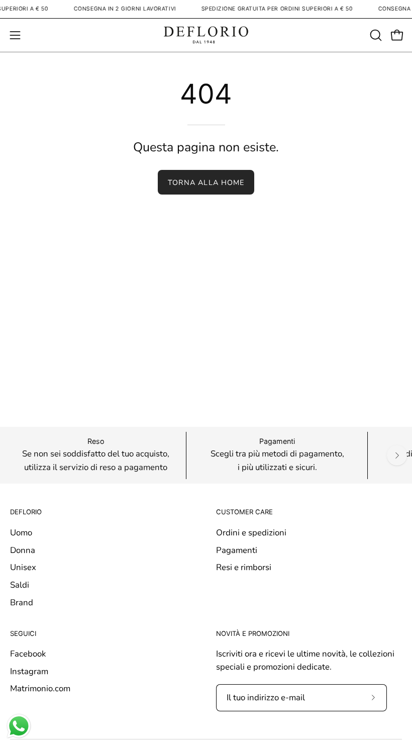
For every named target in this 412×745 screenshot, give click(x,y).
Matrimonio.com (40, 688)
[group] (206, 455)
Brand (21, 602)
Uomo (21, 532)
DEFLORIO (26, 512)
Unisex (23, 567)
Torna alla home (206, 182)
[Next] (397, 455)
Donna (22, 550)
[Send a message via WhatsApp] (19, 726)
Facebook (28, 654)
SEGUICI (23, 633)
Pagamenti (236, 550)
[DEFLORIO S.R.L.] (206, 35)
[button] (375, 35)
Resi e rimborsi (243, 567)
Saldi (19, 585)
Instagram (29, 671)
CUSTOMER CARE (244, 512)
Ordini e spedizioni (251, 532)
